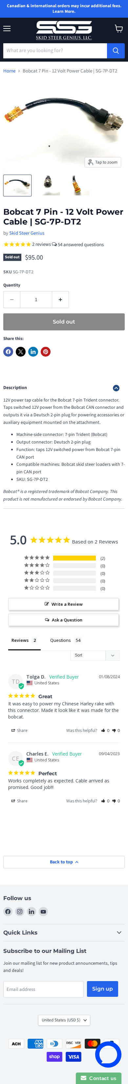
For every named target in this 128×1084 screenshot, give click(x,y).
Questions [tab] (60, 640)
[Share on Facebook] (8, 352)
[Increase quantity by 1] (60, 299)
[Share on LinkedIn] (33, 352)
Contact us (101, 1078)
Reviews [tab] (20, 640)
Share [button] (22, 730)
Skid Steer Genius (26, 233)
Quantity (11, 285)
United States (61, 1020)
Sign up (102, 989)
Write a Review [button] (67, 604)
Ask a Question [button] (67, 620)
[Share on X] (21, 352)
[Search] (116, 50)
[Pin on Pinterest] (46, 352)
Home (9, 71)
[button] (105, 730)
